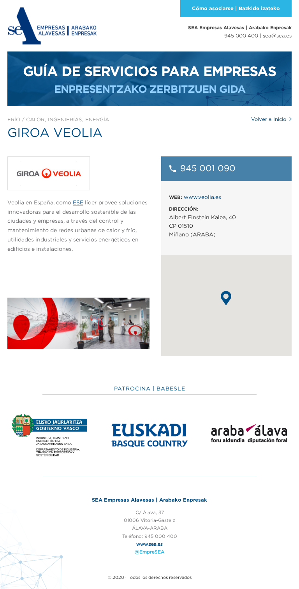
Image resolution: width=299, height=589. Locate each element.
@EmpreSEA (149, 551)
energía (97, 119)
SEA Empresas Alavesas (240, 27)
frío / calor (25, 119)
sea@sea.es (277, 36)
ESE (78, 202)
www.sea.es (149, 543)
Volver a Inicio (268, 119)
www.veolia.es (202, 197)
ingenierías (65, 119)
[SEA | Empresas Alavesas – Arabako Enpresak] (52, 24)
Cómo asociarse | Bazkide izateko (236, 8)
